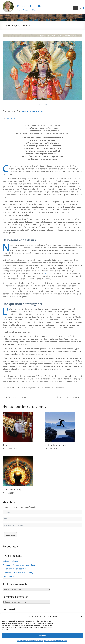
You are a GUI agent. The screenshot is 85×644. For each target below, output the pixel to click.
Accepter (42, 635)
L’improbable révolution (16, 397)
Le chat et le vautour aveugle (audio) (18, 572)
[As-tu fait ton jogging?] (60, 413)
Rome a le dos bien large (68, 397)
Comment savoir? (10, 576)
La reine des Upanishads (32, 111)
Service (6, 445)
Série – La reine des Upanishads (52, 388)
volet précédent (12, 118)
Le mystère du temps (12, 489)
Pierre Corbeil (29, 6)
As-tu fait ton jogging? (55, 445)
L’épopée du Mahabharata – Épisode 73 (19, 565)
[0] (81, 9)
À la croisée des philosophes (14, 569)
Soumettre (10, 535)
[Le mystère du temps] (18, 457)
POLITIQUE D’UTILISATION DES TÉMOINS (30, 641)
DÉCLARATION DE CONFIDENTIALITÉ (55, 641)
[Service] (18, 413)
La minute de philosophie (29, 388)
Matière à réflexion (10, 561)
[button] (82, 616)
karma (46, 273)
